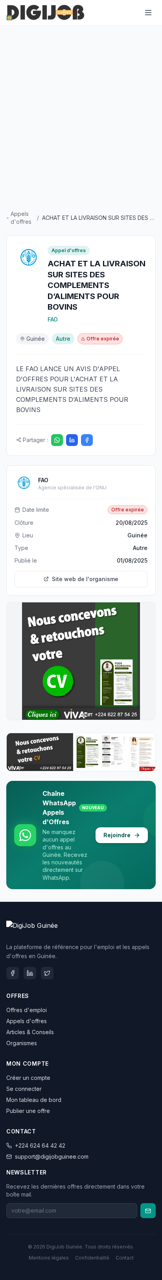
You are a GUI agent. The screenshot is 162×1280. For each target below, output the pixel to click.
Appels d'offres (21, 217)
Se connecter (24, 1088)
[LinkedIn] (72, 440)
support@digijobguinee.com (51, 1156)
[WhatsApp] (57, 440)
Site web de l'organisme (85, 579)
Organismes (21, 1043)
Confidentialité (92, 1258)
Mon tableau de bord (33, 1099)
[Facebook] (87, 440)
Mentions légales (49, 1258)
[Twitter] (47, 973)
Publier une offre (28, 1110)
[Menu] (148, 12)
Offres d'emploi (26, 1010)
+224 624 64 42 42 (40, 1145)
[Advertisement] (81, 119)
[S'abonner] (148, 1210)
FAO (53, 319)
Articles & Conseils (30, 1032)
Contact (125, 1258)
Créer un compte (28, 1077)
